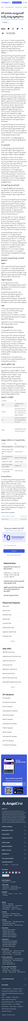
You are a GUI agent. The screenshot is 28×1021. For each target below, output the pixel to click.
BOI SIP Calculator (8, 706)
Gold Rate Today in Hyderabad (10, 934)
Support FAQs (15, 864)
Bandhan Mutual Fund (9, 673)
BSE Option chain (19, 925)
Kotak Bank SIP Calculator (10, 723)
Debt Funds (6, 606)
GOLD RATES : (5, 928)
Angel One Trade (14, 886)
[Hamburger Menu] (26, 2)
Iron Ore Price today (7, 954)
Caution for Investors (7, 1011)
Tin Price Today (17, 954)
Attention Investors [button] (8, 979)
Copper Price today (7, 950)
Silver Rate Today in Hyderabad (10, 941)
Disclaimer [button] (5, 984)
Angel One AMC (6, 881)
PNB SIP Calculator (8, 728)
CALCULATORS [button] (5, 834)
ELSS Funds (5, 968)
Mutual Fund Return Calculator (8, 516)
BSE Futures (6, 917)
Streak (15, 893)
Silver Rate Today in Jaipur (9, 946)
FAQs (3, 997)
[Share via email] (3, 33)
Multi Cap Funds (21, 972)
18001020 (6, 864)
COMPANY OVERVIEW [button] (7, 826)
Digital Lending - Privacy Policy (9, 999)
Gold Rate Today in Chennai (9, 933)
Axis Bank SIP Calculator (9, 702)
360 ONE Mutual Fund (9, 652)
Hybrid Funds (6, 619)
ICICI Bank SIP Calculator (9, 745)
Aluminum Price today (18, 950)
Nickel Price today (16, 952)
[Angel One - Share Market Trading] (6, 2)
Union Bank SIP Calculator (10, 736)
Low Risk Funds (7, 623)
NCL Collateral (16, 1004)
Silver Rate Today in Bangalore (10, 942)
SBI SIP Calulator (7, 732)
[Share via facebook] (22, 28)
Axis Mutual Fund (7, 665)
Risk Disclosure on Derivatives (9, 1008)
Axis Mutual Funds (7, 960)
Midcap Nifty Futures (8, 915)
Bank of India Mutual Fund (10, 677)
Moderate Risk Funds (8, 627)
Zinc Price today (6, 952)
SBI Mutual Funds (19, 958)
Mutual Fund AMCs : (7, 957)
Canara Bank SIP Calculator (10, 711)
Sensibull (4, 893)
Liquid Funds (13, 968)
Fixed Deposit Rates (13, 889)
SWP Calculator (5, 519)
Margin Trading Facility (16, 887)
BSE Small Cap (6, 909)
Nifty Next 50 (19, 905)
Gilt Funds (5, 972)
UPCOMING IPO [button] (5, 854)
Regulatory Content (17, 988)
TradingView (5, 895)
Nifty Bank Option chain (18, 921)
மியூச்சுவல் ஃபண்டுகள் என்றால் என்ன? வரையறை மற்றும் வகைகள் (11, 575)
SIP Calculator (6, 698)
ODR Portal (20, 1006)
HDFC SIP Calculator (8, 715)
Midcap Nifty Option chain (9, 923)
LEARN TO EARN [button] (6, 842)
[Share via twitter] (17, 28)
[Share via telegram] (8, 28)
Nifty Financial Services (8, 905)
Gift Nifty (19, 909)
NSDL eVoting (13, 1006)
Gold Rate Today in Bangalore (9, 936)
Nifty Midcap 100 (6, 907)
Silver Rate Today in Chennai (9, 944)
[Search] (24, 2)
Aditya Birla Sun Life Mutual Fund (12, 656)
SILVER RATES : (5, 939)
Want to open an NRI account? (14, 555)
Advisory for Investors (7, 1004)
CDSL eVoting (5, 1006)
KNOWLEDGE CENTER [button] (7, 838)
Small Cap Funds (6, 970)
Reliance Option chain (8, 925)
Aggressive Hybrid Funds (9, 632)
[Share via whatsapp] (13, 28)
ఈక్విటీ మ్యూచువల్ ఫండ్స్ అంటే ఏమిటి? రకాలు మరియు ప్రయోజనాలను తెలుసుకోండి (14, 589)
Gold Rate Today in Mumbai (9, 929)
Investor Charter (19, 1001)
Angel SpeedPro (6, 887)
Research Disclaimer (7, 988)
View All (13, 641)
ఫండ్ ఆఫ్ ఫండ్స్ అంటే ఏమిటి (11, 595)
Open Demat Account (17, 2)
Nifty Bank (10, 904)
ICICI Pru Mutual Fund (7, 962)
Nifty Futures (6, 913)
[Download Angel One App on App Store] (18, 792)
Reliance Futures (18, 915)
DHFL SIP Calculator (8, 740)
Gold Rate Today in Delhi (8, 931)
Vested (20, 893)
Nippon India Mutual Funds (9, 964)
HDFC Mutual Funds (17, 960)
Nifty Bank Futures (15, 913)
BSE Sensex (15, 907)
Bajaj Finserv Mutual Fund (10, 669)
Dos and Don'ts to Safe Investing (9, 991)
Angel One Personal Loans (8, 1001)
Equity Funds (6, 610)
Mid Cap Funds (12, 972)
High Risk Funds (7, 614)
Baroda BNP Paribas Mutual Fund (12, 682)
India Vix (13, 909)
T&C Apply (8, 997)
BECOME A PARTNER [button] (7, 846)
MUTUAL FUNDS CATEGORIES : (9, 966)
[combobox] (6, 22)
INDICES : (4, 902)
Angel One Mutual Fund (9, 660)
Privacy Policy (15, 997)
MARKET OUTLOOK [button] (6, 850)
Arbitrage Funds (7, 636)
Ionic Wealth (13, 881)
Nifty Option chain (7, 921)
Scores (20, 991)
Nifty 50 (4, 904)
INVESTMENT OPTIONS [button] (7, 830)
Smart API (5, 889)
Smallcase (10, 893)
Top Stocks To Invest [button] (7, 858)
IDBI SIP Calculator (8, 719)
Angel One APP (6, 886)
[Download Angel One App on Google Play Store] (18, 788)
